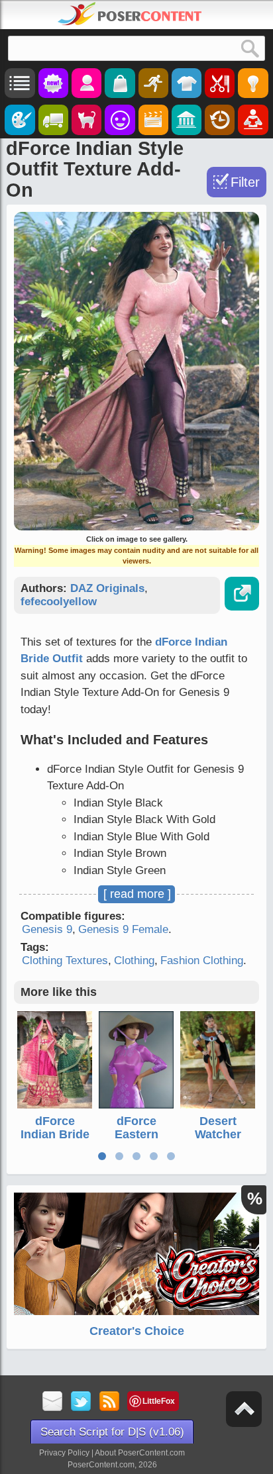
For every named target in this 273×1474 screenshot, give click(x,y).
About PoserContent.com (140, 1452)
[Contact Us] (53, 1402)
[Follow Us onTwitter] (81, 1402)
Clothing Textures (65, 960)
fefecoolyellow (59, 601)
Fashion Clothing (201, 960)
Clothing (134, 960)
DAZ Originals (107, 588)
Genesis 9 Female (123, 929)
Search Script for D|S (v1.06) (112, 1432)
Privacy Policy (64, 1452)
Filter (245, 182)
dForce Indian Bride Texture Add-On (55, 1140)
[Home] (130, 14)
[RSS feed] (110, 1402)
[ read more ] (137, 894)
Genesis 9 (47, 929)
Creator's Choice (136, 1331)
